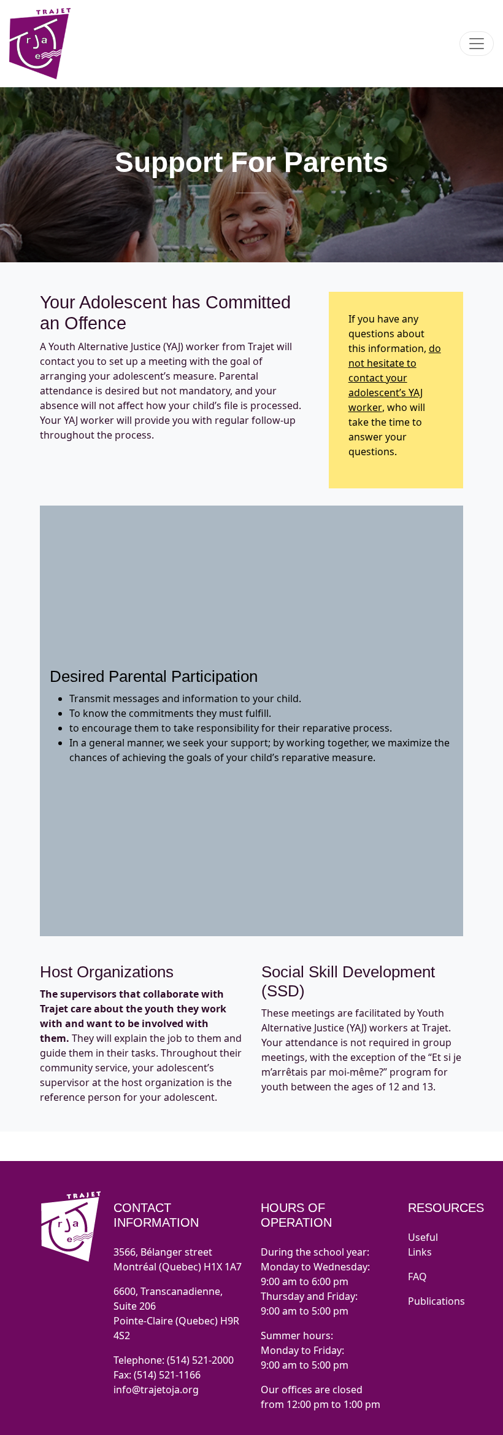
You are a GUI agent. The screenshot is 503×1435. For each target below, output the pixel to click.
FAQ (417, 1276)
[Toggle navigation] (476, 43)
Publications (436, 1301)
